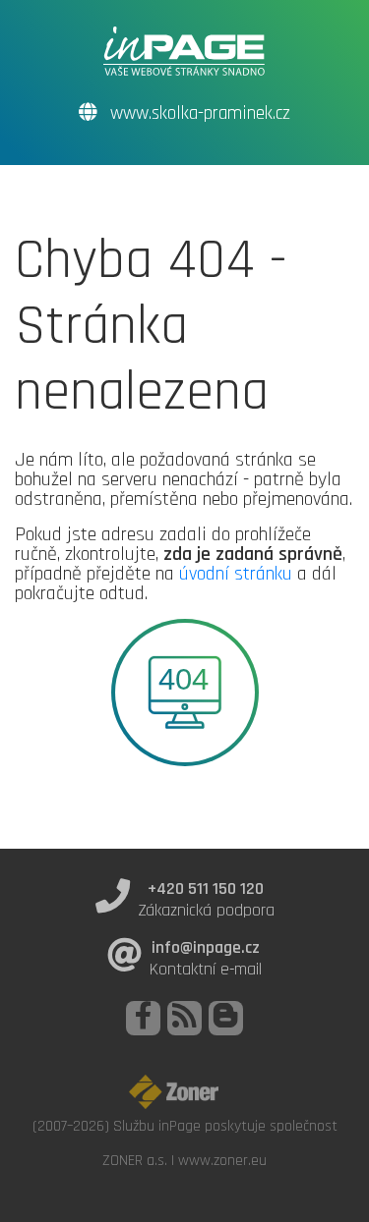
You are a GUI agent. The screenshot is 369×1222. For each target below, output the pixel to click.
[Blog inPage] (226, 1018)
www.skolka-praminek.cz (197, 113)
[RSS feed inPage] (184, 1018)
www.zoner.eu (222, 1160)
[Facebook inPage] (143, 1018)
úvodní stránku (235, 573)
